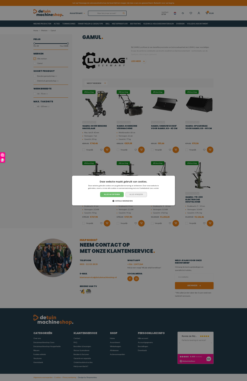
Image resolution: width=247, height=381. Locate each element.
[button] (123, 201)
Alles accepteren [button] (112, 194)
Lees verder (154, 188)
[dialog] (123, 190)
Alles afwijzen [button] (136, 194)
